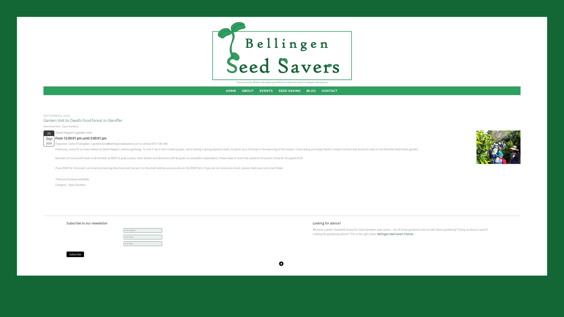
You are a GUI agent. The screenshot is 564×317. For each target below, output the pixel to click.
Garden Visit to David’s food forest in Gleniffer (83, 120)
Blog (311, 91)
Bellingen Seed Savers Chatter (395, 234)
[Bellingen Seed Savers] (282, 76)
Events (266, 91)
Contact (330, 91)
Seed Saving (289, 91)
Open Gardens (70, 126)
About (248, 91)
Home (231, 91)
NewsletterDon (52, 126)
